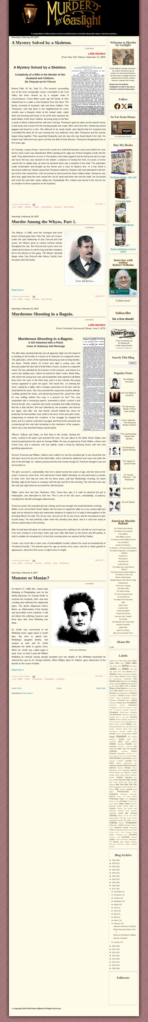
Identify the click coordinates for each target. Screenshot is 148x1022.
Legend (128, 756)
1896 (135, 669)
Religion (128, 803)
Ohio (55, 563)
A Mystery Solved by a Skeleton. (42, 42)
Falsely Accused (120, 724)
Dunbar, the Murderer (123, 545)
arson (135, 676)
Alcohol (123, 676)
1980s (124, 671)
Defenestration (125, 712)
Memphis (121, 768)
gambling (123, 731)
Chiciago (127, 695)
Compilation (132, 703)
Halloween (114, 739)
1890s (126, 668)
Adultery (28, 207)
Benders (112, 683)
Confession (115, 705)
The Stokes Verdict (123, 591)
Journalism (126, 751)
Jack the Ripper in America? (128, 394)
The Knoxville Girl (123, 597)
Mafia (135, 761)
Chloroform (126, 698)
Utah (119, 837)
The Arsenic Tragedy (123, 586)
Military (134, 768)
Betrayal (118, 683)
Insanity (129, 744)
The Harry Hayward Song (123, 594)
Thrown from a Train (118, 832)
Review (120, 806)
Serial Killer (125, 813)
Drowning (133, 717)
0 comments (89, 319)
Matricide (114, 768)
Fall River (129, 722)
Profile (112, 647)
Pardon (123, 789)
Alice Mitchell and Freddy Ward (123, 622)
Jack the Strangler (130, 749)
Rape (122, 803)
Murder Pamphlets (131, 775)
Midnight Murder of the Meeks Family (123, 580)
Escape (125, 719)
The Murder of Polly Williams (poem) (123, 539)
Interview (129, 746)
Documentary (133, 714)
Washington (125, 839)
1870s (20, 563)
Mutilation (120, 777)
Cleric (128, 700)
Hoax (130, 739)
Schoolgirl (121, 811)
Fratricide (119, 729)
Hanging (123, 739)
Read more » (18, 290)
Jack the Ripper (116, 749)
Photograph (125, 794)
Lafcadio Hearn (118, 756)
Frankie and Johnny (123, 613)
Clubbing (134, 700)
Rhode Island (129, 806)
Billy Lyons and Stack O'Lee (123, 633)
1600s (112, 661)
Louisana (113, 761)
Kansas (134, 751)
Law (124, 756)
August (116, 904)
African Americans (124, 674)
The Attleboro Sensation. (128, 380)
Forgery (113, 729)
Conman (124, 705)
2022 (114, 873)
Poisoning (60, 679)
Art (111, 679)
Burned (128, 693)
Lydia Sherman (123, 564)
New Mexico (129, 782)
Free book (133, 729)
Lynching (129, 761)
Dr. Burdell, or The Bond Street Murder (123, 548)
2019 (114, 882)
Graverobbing (127, 734)
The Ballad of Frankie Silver (123, 599)
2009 (114, 968)
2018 (114, 885)
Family (36, 207)
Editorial (113, 719)
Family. (134, 724)
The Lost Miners (123, 542)
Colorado (113, 703)
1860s (134, 663)
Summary (127, 825)
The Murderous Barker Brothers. (129, 448)
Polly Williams (123, 534)
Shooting (134, 813)
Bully (118, 693)
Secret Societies (131, 811)
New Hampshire (121, 780)
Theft (135, 830)
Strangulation (131, 823)
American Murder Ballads (123, 522)
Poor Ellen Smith (123, 588)
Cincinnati (29, 563)
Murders (113, 777)
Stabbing (114, 823)
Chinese (119, 698)
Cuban (135, 707)
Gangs (27, 299)
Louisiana (121, 761)
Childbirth (134, 695)
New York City (46, 299)
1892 (132, 669)
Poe (125, 796)
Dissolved (125, 714)
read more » (100, 204)
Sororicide (123, 818)
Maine (113, 763)
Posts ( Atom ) (27, 693)
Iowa (135, 746)
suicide (121, 825)
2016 (114, 946)
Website (116, 842)
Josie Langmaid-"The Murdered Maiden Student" (129, 422)
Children (113, 698)
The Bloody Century (121, 830)
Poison (134, 796)
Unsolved (133, 834)
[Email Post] (33, 204)
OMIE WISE (123, 627)
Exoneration (132, 719)
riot (136, 806)
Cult (111, 710)
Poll (127, 799)
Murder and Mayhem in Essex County (123, 250)
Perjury (135, 791)
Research (134, 803)
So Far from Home (123, 201)
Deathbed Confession (130, 710)
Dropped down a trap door (120, 717)
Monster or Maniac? (30, 577)
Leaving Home (123, 608)
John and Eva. (128, 488)
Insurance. (122, 746)
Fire (131, 726)
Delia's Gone (123, 605)
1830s (112, 663)
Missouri (134, 770)
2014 (114, 952)
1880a (135, 666)
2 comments (89, 48)
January (117, 942)
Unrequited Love (122, 834)
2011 (114, 962)
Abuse (135, 671)
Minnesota (114, 770)
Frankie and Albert (123, 611)
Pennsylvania (37, 679)
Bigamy (124, 683)
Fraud (126, 729)
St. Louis (128, 820)
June (116, 911)
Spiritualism (114, 820)
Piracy (120, 796)
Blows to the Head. (131, 688)
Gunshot (35, 299)
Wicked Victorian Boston (123, 225)
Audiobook (128, 679)
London (134, 758)
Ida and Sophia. (128, 502)
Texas (112, 830)
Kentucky (114, 753)
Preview (112, 801)
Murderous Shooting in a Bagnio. (42, 314)
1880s (20, 207)
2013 (114, 955)
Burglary (123, 693)
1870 (111, 666)
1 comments (89, 227)
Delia (123, 602)
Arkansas (129, 676)
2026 (114, 860)
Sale (126, 808)
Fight (128, 726)
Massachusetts (130, 765)
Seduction (114, 813)
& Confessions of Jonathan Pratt (124, 348)
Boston (121, 691)
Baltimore (124, 681)
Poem (129, 796)
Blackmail (130, 683)
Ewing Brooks (123, 583)
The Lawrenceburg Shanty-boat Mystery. (128, 436)
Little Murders (46, 207)
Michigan (128, 768)
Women (128, 844)
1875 (131, 666)
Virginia (112, 839)
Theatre (130, 830)
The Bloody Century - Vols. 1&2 (123, 177)
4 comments (89, 583)
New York (119, 784)
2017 (114, 889)
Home (59, 688)
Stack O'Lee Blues (123, 630)
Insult (135, 744)
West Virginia (69, 207)
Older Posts (101, 688)
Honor (135, 739)
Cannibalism (114, 695)
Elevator (119, 719)
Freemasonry (115, 731)
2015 (114, 949)
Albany (117, 676)
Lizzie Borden (127, 758)
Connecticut (132, 705)
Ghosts (119, 734)
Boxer (126, 691)
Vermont (134, 837)
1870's (115, 666)
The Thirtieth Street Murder (123, 528)
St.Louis (134, 820)
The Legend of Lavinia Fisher (128, 462)
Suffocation (114, 825)
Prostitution (64, 563)
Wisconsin (113, 844)
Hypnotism (114, 741)
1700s (116, 661)
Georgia (113, 734)
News (112, 787)
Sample (131, 808)
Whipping (134, 842)
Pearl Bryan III (123, 561)
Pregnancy (133, 799)
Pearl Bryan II (123, 559)
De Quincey (118, 710)
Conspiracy (114, 707)
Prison (117, 801)
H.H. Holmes (132, 737)
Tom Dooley (123, 619)
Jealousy (47, 563)
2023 (114, 870)
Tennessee (133, 827)
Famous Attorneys (116, 726)
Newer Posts (17, 688)
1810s (130, 661)
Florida (135, 726)
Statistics (122, 823)
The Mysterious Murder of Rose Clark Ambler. (129, 409)
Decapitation (115, 712)
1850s (128, 663)
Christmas (114, 700)
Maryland (120, 765)
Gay (135, 731)
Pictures (113, 796)
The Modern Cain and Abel (123, 531)
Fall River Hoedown (123, 624)
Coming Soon (121, 703)
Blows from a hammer (128, 686)
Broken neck (133, 691)
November (118, 895)
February (117, 923)
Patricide (129, 789)
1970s (120, 671)
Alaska (112, 676)
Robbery (113, 808)
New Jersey (132, 780)
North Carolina (128, 787)
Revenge (113, 806)
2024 (114, 866)
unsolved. (113, 837)
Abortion (129, 671)
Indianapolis (121, 744)
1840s (118, 663)
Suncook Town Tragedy (123, 616)
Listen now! (123, 300)
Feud (124, 726)
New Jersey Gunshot (117, 782)
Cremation (129, 707)
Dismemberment (116, 714)
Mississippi (127, 770)
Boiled (112, 691)
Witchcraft (121, 844)
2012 (114, 959)
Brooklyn (113, 693)
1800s (125, 661)
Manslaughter (129, 763)
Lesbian (134, 756)
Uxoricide (58, 207)
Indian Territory (131, 741)
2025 (114, 863)
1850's (122, 663)
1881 (120, 669)
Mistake (112, 772)
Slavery (120, 815)
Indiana (113, 744)
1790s (120, 661)
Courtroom (122, 707)
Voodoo (118, 839)
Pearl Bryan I (123, 556)
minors (120, 770)
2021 (114, 876)
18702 (120, 666)
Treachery (129, 832)
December (118, 892)
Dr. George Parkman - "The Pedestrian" (129, 477)
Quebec (116, 803)
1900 (115, 671)
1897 (111, 671)
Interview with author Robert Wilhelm (123, 262)
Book (116, 691)
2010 (114, 965)
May (115, 914)
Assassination (118, 679)
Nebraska (129, 777)
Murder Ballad (120, 775)
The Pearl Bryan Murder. (123, 136)
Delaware (134, 712)
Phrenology (133, 794)
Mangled (120, 763)
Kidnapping (122, 753)
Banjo (130, 681)
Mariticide (113, 765)
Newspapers (118, 787)
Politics (122, 799)
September (118, 901)
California (133, 693)
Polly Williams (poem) (123, 537)
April (115, 917)
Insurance (114, 746)
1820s (134, 661)
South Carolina (132, 818)
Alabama (134, 674)
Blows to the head (117, 688)
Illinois (121, 741)
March (116, 920)
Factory (123, 722)
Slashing (114, 815)
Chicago (121, 695)
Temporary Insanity (121, 827)
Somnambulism (115, 818)
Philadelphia (50, 679)
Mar (135, 763)
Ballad (118, 681)
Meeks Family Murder (123, 577)
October (117, 898)
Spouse (121, 820)
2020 (114, 879)
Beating (134, 681)
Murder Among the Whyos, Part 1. (44, 221)
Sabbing (120, 808)
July (115, 907)
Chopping (134, 698)
